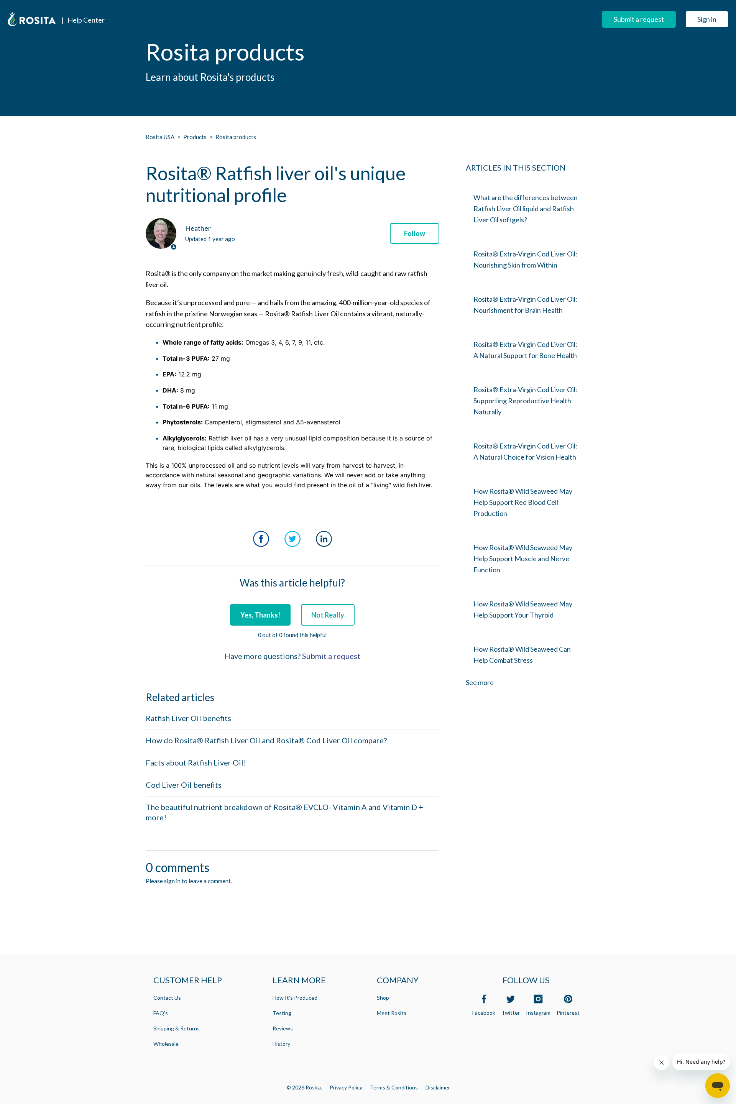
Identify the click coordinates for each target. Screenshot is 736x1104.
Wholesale (166, 1043)
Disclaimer (438, 1087)
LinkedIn (324, 539)
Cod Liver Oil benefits (184, 784)
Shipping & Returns (176, 1028)
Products (195, 136)
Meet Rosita (391, 1013)
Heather (198, 228)
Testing (282, 1013)
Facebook (261, 539)
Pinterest (568, 1012)
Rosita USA (160, 136)
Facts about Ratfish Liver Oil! (196, 762)
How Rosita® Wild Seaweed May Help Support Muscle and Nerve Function (522, 558)
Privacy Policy (346, 1087)
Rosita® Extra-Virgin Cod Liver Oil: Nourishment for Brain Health (525, 304)
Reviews (283, 1028)
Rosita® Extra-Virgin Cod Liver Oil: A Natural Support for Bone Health (525, 350)
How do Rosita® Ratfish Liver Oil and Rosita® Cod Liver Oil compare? (266, 740)
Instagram (538, 1012)
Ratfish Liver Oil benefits (188, 718)
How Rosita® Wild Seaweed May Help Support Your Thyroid (522, 609)
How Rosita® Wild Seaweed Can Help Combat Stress (522, 654)
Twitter (292, 539)
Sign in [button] (706, 19)
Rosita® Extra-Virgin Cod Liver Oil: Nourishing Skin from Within (525, 259)
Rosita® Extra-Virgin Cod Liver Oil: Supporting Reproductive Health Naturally (525, 400)
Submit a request (639, 19)
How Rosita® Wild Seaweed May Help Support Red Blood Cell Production (522, 502)
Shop (383, 997)
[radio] (260, 615)
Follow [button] (414, 233)
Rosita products (235, 136)
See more (480, 682)
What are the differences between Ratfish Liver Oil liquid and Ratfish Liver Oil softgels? (525, 208)
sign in (172, 880)
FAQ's (160, 1013)
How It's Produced (295, 997)
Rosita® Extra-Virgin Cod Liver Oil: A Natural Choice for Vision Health (525, 451)
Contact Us (167, 997)
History (281, 1043)
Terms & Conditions (394, 1087)
